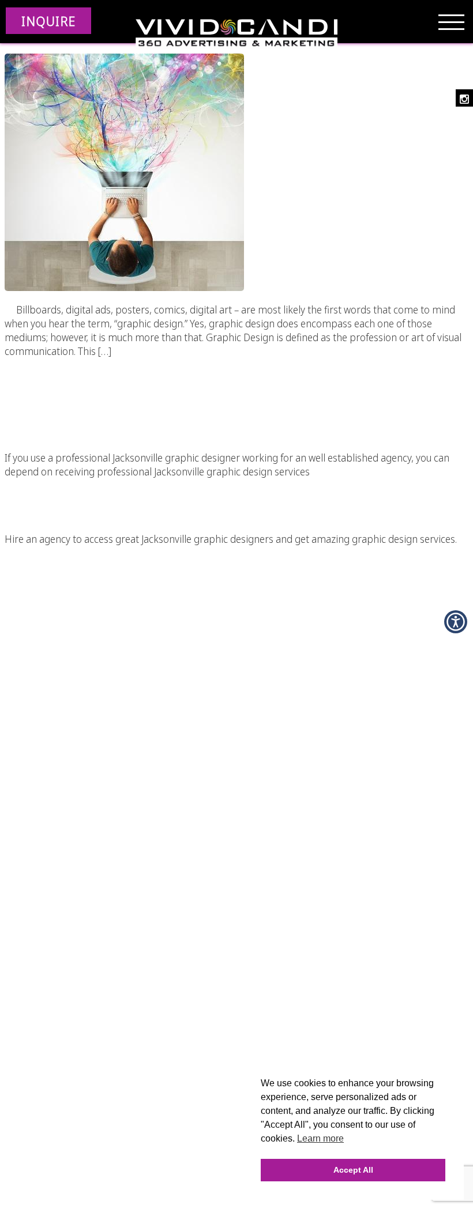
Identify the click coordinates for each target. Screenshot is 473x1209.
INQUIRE (48, 20)
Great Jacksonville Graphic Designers (237, 490)
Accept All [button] (353, 1169)
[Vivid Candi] (236, 34)
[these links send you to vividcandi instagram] (464, 98)
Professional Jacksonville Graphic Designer (236, 389)
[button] (455, 621)
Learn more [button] (320, 1138)
